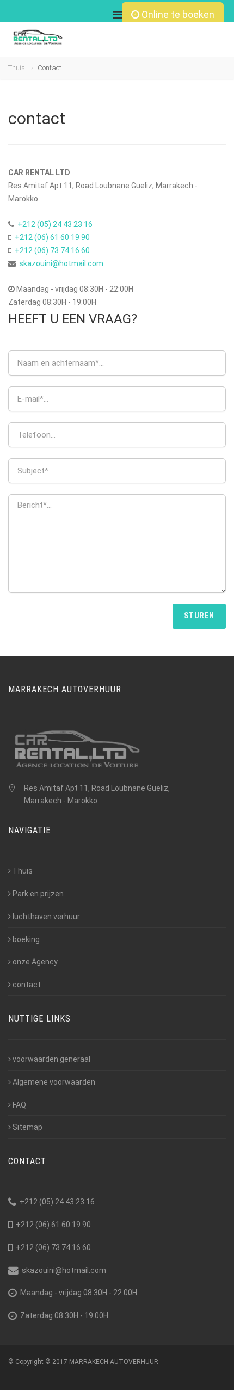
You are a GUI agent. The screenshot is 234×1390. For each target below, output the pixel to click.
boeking (26, 939)
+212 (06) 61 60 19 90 (52, 237)
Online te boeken (176, 14)
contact (27, 984)
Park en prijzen (38, 893)
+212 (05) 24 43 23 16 (55, 224)
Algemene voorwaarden (54, 1082)
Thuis (16, 68)
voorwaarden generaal (51, 1059)
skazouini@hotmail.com (61, 263)
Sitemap (27, 1127)
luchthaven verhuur (46, 916)
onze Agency (35, 961)
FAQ (19, 1104)
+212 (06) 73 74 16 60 (52, 250)
